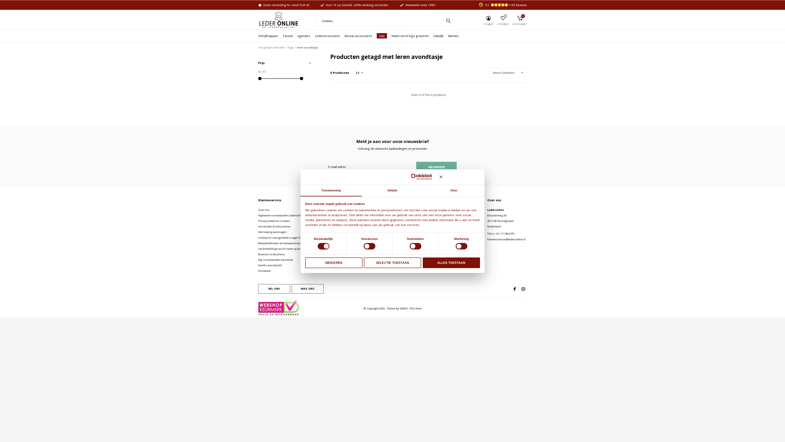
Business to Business (271, 254)
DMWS (404, 308)
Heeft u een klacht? (270, 265)
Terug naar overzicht (271, 47)
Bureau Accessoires (358, 36)
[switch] (369, 246)
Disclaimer (264, 271)
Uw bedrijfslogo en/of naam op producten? (285, 249)
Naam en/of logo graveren (410, 36)
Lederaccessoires (327, 36)
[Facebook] (515, 289)
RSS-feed (416, 308)
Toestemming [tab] (331, 190)
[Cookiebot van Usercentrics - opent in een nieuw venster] (414, 177)
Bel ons (274, 288)
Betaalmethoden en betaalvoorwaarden (283, 243)
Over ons (264, 210)
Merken (453, 36)
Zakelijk (438, 36)
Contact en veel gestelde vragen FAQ (281, 238)
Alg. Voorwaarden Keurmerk (275, 260)
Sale (382, 36)
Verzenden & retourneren (274, 226)
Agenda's (303, 36)
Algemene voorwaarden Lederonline (281, 215)
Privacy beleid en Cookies (274, 221)
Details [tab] (393, 190)
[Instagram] (523, 289)
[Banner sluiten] (460, 176)
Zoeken (448, 21)
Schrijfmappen (268, 36)
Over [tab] (453, 190)
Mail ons (307, 288)
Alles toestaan (451, 262)
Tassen (288, 36)
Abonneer (436, 167)
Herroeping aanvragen (272, 232)
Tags (290, 47)
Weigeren (333, 262)
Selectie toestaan (392, 262)
